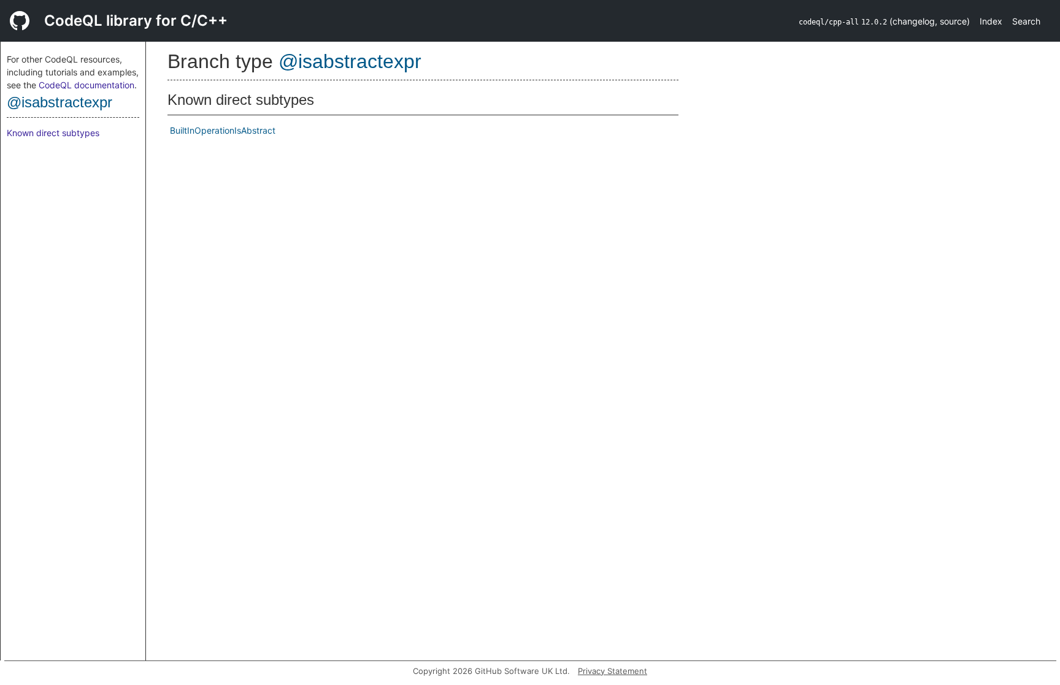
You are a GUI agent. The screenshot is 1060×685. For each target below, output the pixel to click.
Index (991, 21)
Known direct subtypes (53, 133)
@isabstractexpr (59, 102)
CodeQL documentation (86, 85)
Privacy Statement (612, 671)
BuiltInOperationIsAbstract (222, 130)
